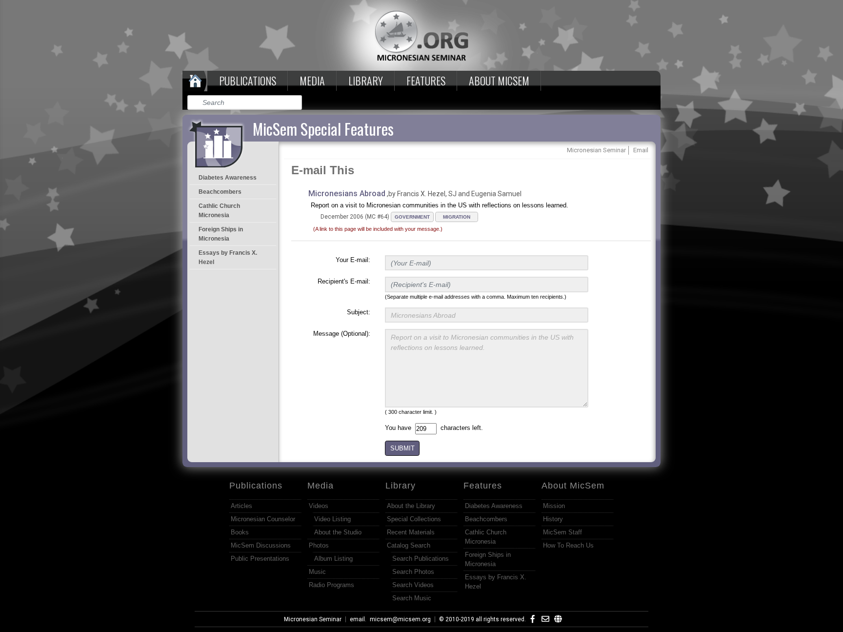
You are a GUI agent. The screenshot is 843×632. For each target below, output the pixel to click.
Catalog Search (408, 545)
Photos (319, 545)
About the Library (411, 506)
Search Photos (413, 571)
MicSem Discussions (261, 545)
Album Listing (333, 558)
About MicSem (573, 485)
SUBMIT (402, 448)
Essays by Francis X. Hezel (228, 257)
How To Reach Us (568, 545)
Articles (241, 506)
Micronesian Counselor (263, 519)
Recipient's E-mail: (344, 281)
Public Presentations (260, 558)
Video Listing (332, 519)
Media (312, 80)
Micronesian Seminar (312, 619)
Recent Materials (411, 532)
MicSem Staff (562, 532)
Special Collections (414, 519)
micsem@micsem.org (400, 619)
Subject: (358, 312)
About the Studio (337, 532)
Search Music (411, 598)
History (553, 519)
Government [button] (412, 217)
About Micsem (499, 80)
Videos (318, 506)
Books (240, 532)
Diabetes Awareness (228, 177)
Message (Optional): (341, 333)
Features (425, 80)
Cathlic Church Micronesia (219, 211)
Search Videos (413, 585)
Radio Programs (331, 585)
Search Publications (420, 558)
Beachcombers (220, 191)
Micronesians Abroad (346, 193)
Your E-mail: (353, 260)
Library (365, 80)
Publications (247, 80)
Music (317, 571)
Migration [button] (456, 217)
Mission (554, 506)
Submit (295, 102)
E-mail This (322, 170)
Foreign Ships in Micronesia (221, 234)
